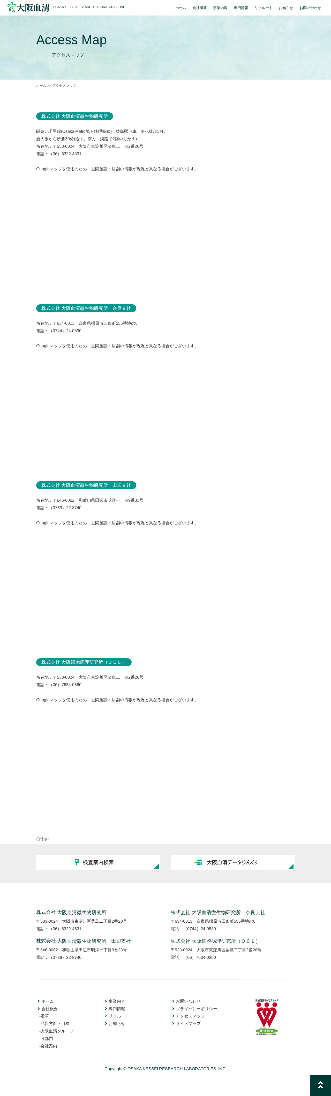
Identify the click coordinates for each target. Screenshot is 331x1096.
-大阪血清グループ (56, 1031)
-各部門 (46, 1038)
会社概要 (49, 1008)
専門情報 (117, 1008)
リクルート (119, 1016)
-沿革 (44, 1016)
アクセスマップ (190, 1016)
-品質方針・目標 (54, 1023)
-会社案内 (48, 1046)
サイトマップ (188, 1023)
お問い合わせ (188, 1001)
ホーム (41, 86)
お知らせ (117, 1023)
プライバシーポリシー (196, 1008)
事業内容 (117, 1001)
